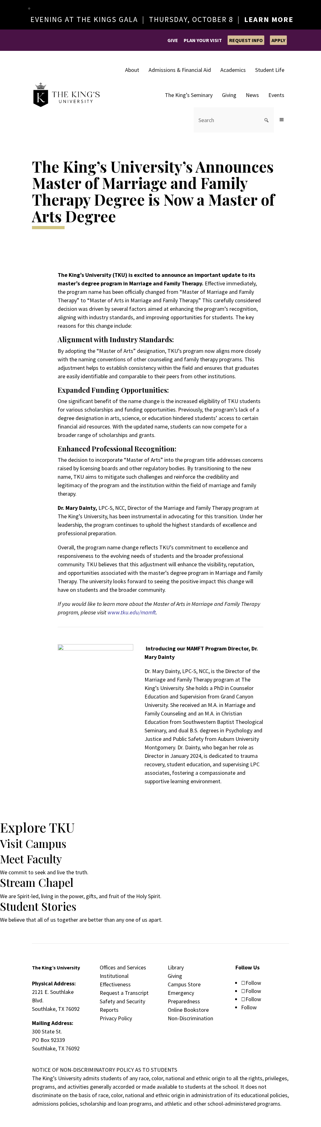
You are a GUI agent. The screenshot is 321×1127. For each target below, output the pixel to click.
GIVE (172, 40)
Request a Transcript (124, 992)
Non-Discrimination (190, 1018)
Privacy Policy (116, 1018)
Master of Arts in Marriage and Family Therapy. (144, 300)
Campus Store (184, 984)
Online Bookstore (188, 1009)
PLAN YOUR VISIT (203, 40)
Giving (175, 975)
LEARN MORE (268, 19)
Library (176, 967)
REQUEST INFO (246, 40)
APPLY (278, 40)
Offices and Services (123, 967)
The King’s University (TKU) (92, 274)
